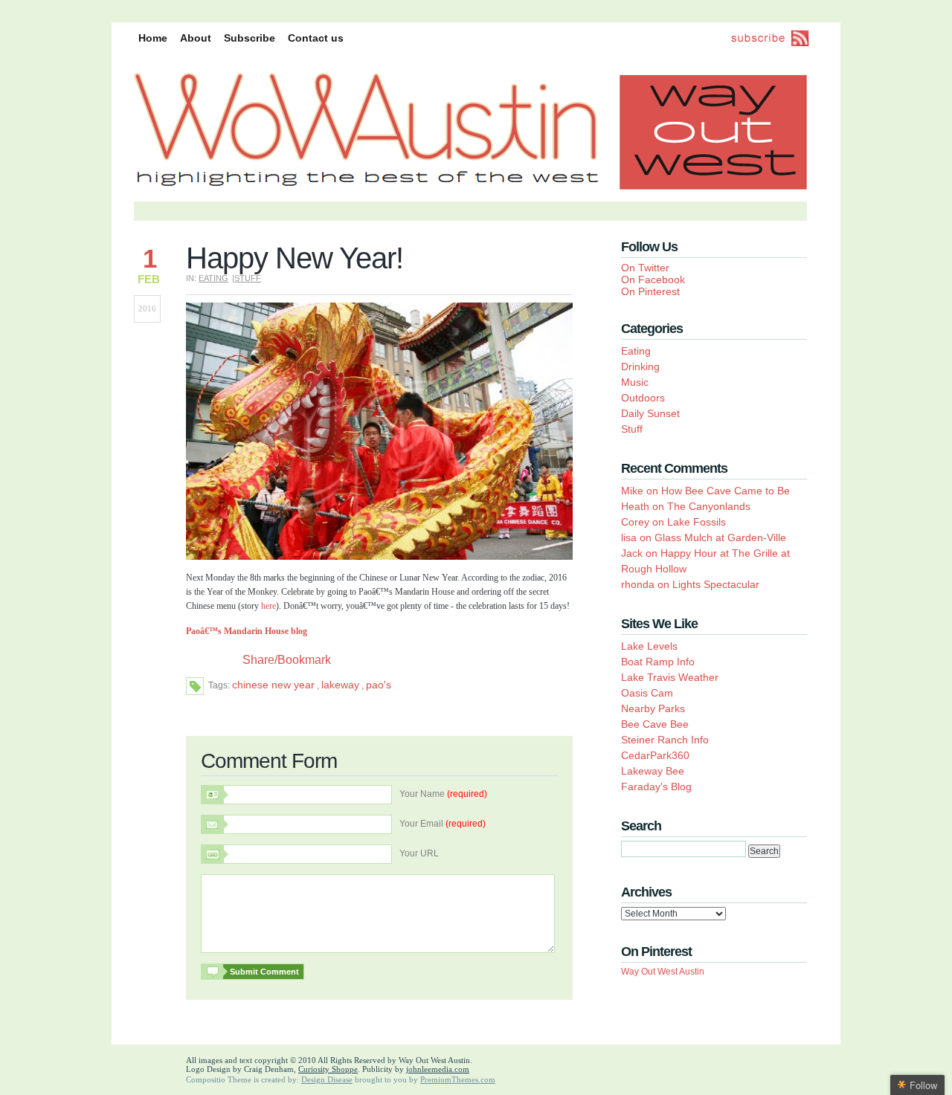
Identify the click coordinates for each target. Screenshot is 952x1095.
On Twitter (645, 268)
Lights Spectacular (715, 584)
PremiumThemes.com (457, 1079)
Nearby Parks (653, 708)
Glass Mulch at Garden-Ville (720, 537)
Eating (213, 278)
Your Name (443, 794)
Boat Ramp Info (658, 662)
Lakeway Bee (652, 771)
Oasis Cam (647, 693)
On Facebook (653, 279)
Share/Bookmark (286, 660)
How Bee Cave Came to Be (725, 491)
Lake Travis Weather (669, 677)
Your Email (442, 823)
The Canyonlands (708, 506)
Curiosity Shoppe (328, 1069)
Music (635, 382)
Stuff (247, 278)
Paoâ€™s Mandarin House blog (246, 631)
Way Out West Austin (662, 971)
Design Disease (327, 1079)
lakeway (340, 685)
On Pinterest (650, 291)
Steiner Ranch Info (665, 740)
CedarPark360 (655, 755)
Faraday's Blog (656, 786)
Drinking (640, 366)
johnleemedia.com (437, 1069)
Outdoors (643, 398)
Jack (632, 553)
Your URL (419, 853)
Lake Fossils (696, 522)
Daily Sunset (650, 413)
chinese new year (273, 685)
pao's (378, 685)
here (268, 606)
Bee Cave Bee (655, 724)
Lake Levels (649, 646)
